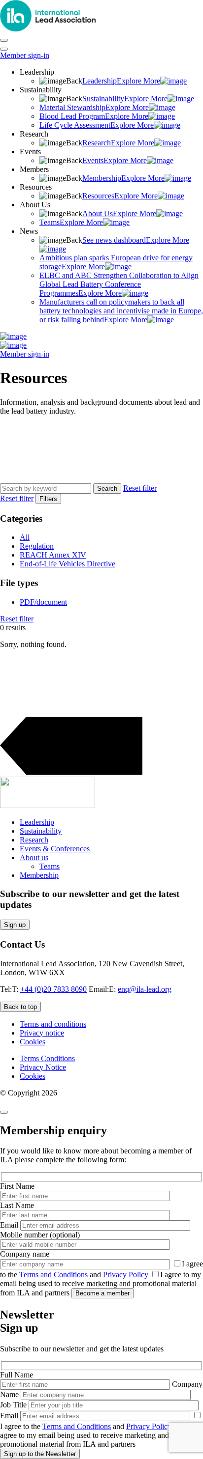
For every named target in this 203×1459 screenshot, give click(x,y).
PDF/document (43, 602)
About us (34, 857)
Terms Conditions (47, 1058)
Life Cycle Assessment (96, 125)
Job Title (14, 1405)
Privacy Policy (125, 1274)
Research (118, 143)
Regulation (37, 546)
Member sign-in (24, 55)
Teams (71, 222)
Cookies (32, 1042)
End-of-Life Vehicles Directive (67, 564)
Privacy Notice (43, 1067)
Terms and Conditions (53, 1274)
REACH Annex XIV (53, 555)
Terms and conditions (53, 1024)
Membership (123, 178)
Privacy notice (42, 1033)
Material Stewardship (94, 107)
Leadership (121, 81)
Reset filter (140, 488)
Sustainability (125, 98)
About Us (119, 213)
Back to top (20, 1006)
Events (114, 160)
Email (10, 1225)
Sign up (15, 924)
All (25, 537)
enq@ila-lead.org (144, 989)
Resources (120, 196)
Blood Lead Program (93, 116)
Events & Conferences (55, 848)
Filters (48, 499)
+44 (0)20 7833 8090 (53, 989)
